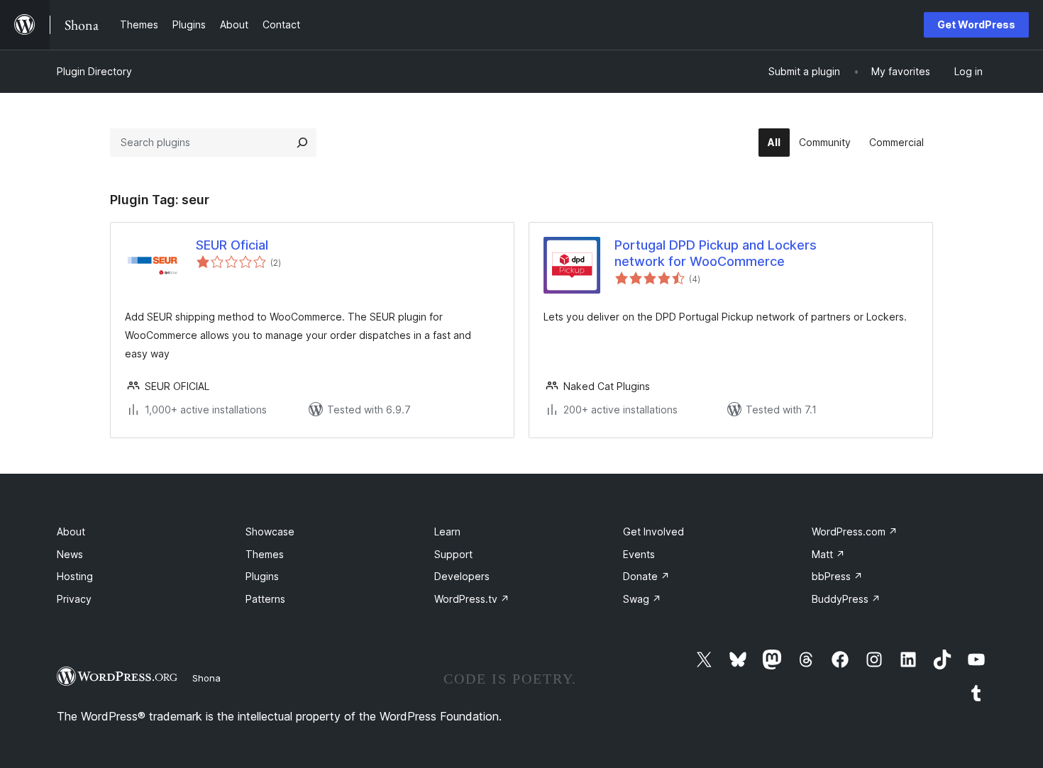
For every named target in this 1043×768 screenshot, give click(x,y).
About (71, 531)
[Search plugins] (302, 142)
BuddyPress (846, 599)
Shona (206, 678)
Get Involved (653, 531)
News (70, 554)
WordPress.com (855, 531)
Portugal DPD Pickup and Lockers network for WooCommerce (715, 253)
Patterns (265, 599)
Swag (642, 599)
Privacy (74, 599)
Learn (447, 531)
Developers (462, 576)
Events (639, 554)
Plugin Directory (94, 71)
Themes (264, 554)
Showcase (269, 531)
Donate (646, 576)
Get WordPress (976, 24)
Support (453, 554)
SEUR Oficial (232, 245)
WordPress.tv (471, 599)
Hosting (75, 576)
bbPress (837, 576)
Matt (828, 554)
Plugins (262, 576)
